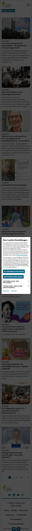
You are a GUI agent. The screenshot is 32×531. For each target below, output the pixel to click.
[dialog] (16, 265)
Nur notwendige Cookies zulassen (14, 271)
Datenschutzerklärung (22, 255)
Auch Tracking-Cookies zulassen (13, 277)
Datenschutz (6, 290)
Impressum (14, 290)
